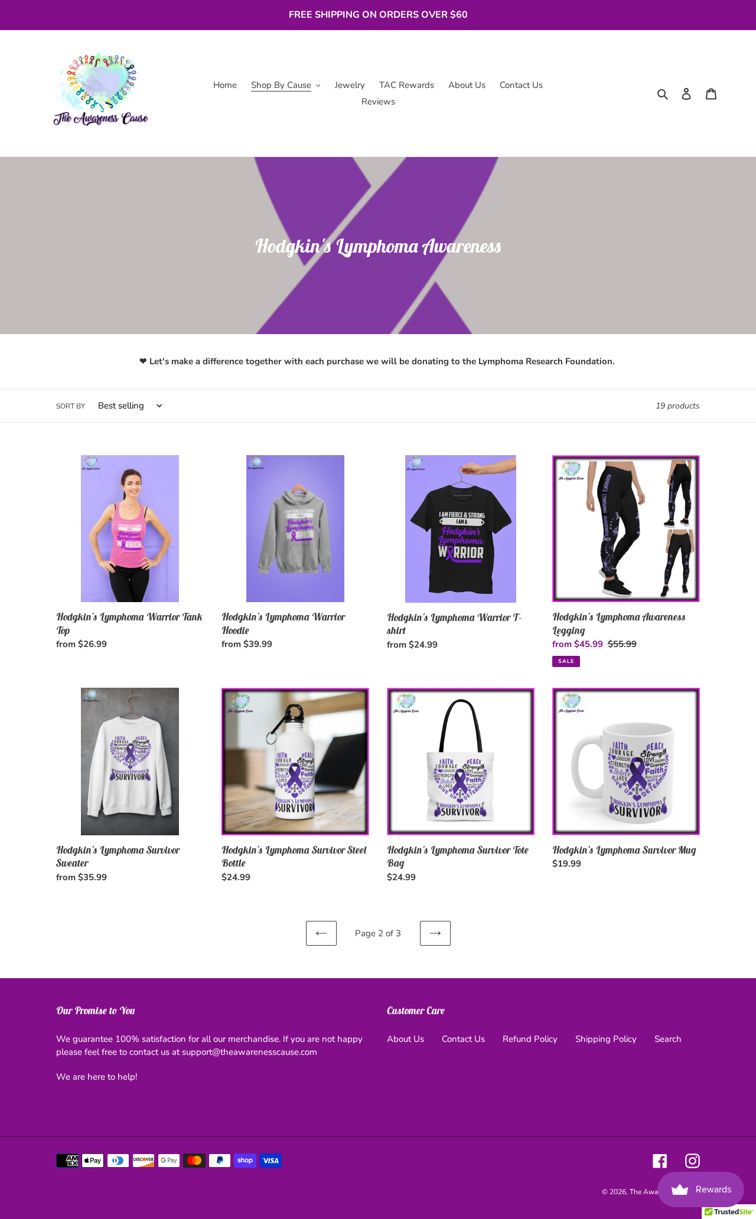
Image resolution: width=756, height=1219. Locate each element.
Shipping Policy (606, 1039)
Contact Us (463, 1039)
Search (668, 1039)
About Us (405, 1039)
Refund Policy (530, 1039)
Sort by (70, 406)
